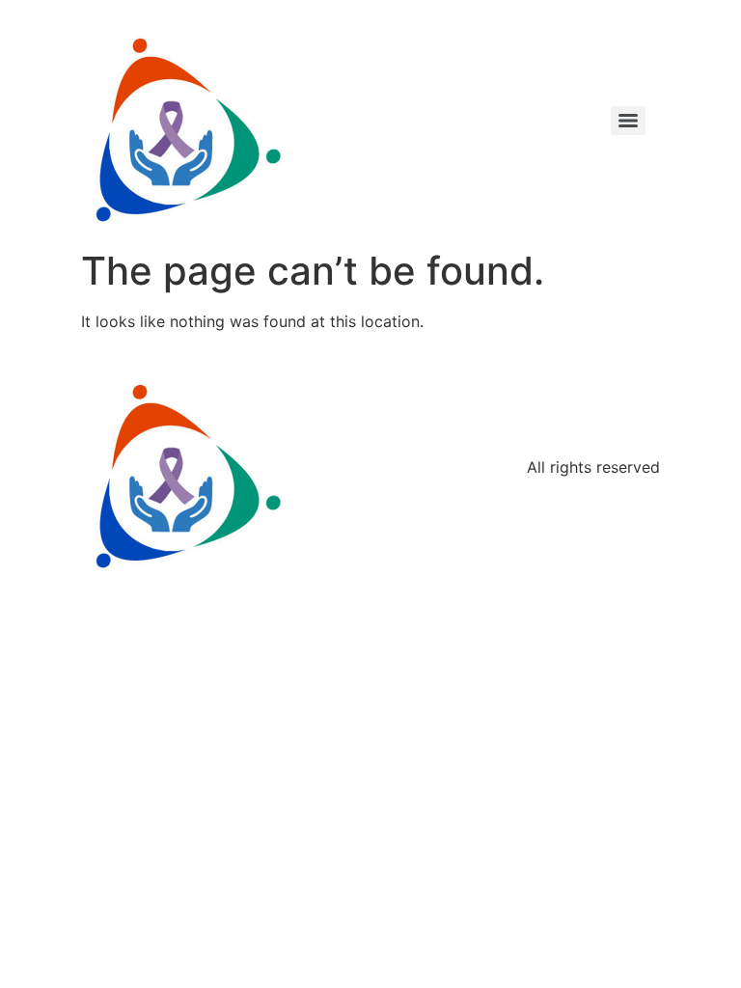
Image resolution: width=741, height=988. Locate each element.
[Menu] (628, 120)
